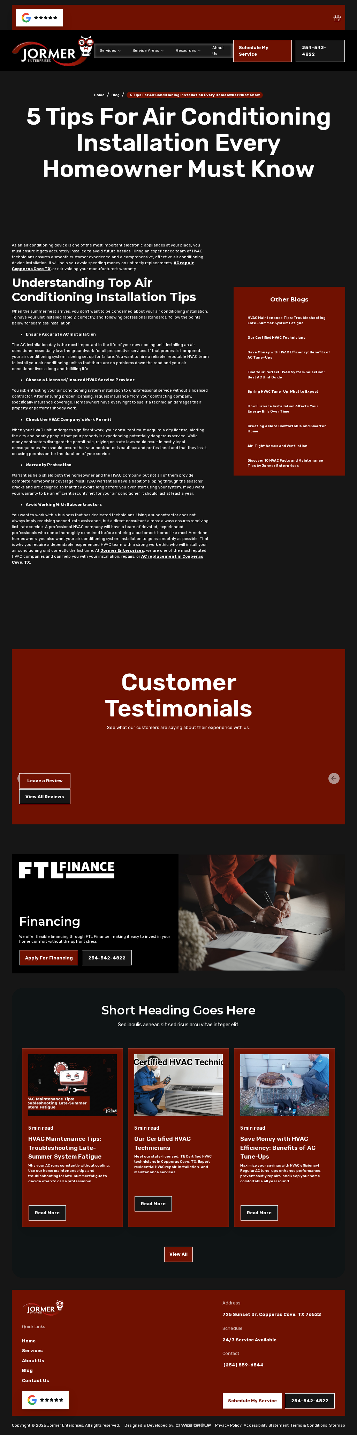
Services (32, 1350)
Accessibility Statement (266, 1425)
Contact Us (35, 1380)
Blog (116, 95)
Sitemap (337, 1425)
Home (99, 95)
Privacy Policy (228, 1425)
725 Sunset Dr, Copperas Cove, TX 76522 (271, 1314)
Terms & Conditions (308, 1425)
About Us (218, 50)
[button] (110, 51)
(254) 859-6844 (243, 1364)
